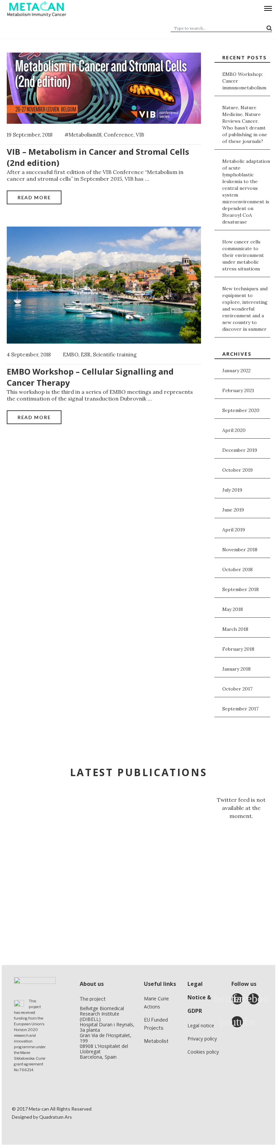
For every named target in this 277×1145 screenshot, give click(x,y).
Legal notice (200, 1025)
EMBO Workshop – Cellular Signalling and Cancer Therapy (90, 377)
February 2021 (238, 390)
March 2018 (235, 629)
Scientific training (114, 354)
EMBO (70, 354)
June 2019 (233, 510)
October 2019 (237, 470)
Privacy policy (202, 1038)
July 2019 (232, 490)
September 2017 (240, 709)
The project (93, 999)
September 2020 (240, 410)
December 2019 (239, 450)
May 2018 (232, 609)
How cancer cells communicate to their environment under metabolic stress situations (243, 255)
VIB (140, 134)
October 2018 (237, 569)
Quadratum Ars (55, 1117)
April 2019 (233, 530)
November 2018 (239, 550)
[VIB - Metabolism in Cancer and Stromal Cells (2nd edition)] (104, 87)
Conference (118, 134)
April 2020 (234, 430)
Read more (34, 197)
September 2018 (240, 589)
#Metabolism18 (83, 134)
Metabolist (156, 1041)
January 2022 (236, 371)
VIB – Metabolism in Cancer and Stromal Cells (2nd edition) (98, 157)
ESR (86, 354)
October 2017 (237, 689)
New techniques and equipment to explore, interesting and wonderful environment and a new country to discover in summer (245, 309)
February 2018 (238, 649)
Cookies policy (203, 1052)
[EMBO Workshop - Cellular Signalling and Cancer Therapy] (104, 284)
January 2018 (236, 669)
